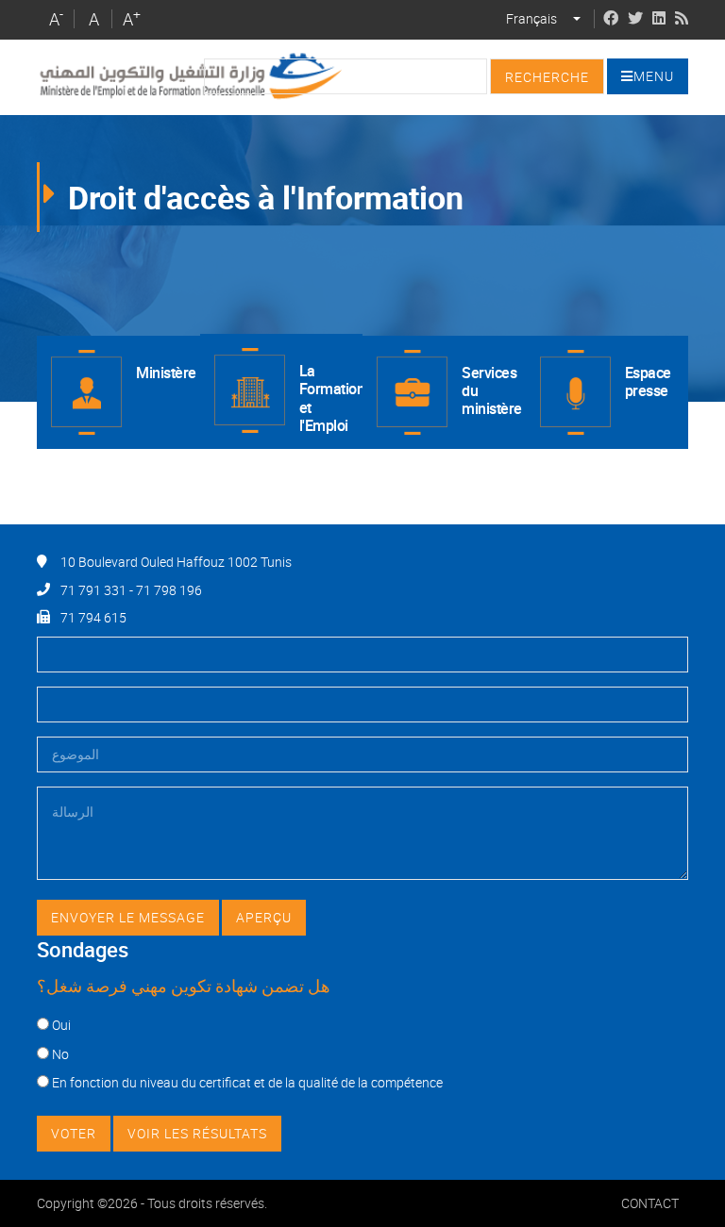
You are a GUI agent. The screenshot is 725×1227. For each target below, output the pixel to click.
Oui (61, 1025)
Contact (650, 1203)
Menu (653, 76)
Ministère (166, 372)
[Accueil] (190, 76)
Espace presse (648, 381)
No (60, 1054)
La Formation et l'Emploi (331, 397)
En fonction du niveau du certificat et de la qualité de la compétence (247, 1082)
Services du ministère (492, 390)
